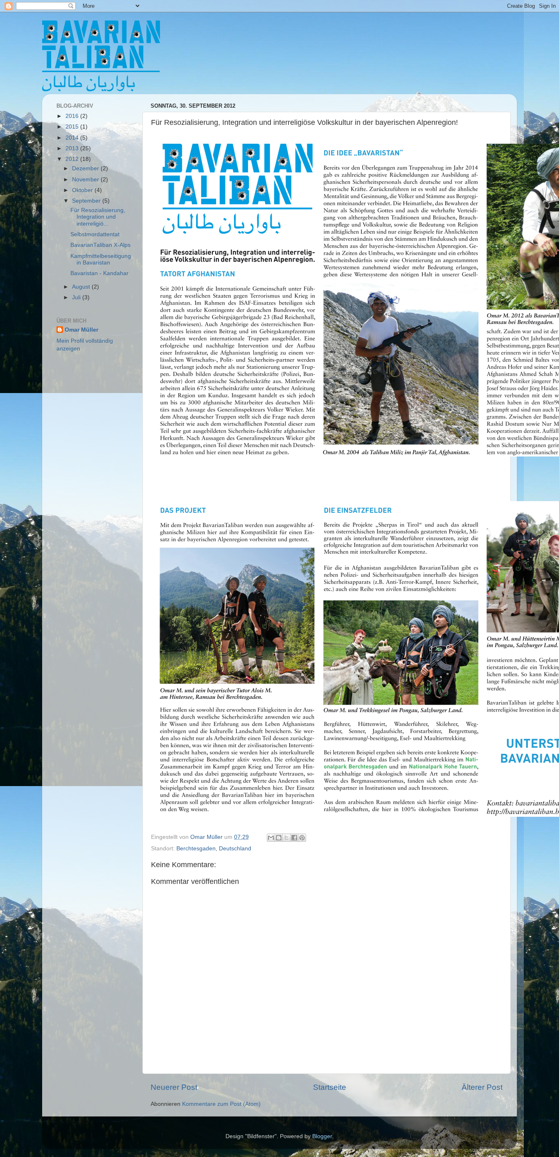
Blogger (322, 1136)
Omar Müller (81, 330)
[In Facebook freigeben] (294, 838)
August (82, 287)
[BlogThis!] (279, 838)
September (87, 201)
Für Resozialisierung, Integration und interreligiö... (97, 216)
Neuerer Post (174, 1087)
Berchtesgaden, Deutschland (213, 848)
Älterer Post (482, 1087)
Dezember (86, 168)
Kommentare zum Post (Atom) (221, 1104)
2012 (72, 159)
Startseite (329, 1087)
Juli (77, 297)
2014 (72, 138)
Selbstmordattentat (94, 234)
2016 (72, 116)
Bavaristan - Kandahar (99, 273)
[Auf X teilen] (286, 838)
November (86, 179)
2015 (72, 127)
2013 (72, 148)
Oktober (83, 190)
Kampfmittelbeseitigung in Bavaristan (100, 259)
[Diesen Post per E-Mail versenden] (271, 838)
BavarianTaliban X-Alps (100, 245)
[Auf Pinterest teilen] (302, 838)
